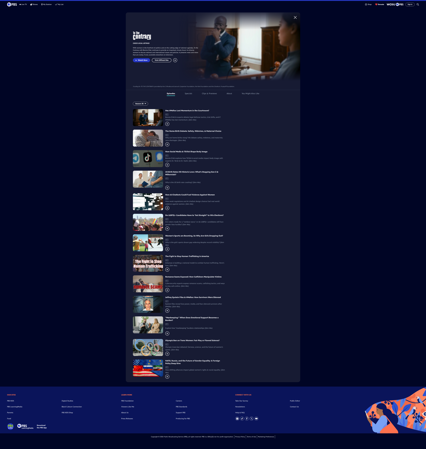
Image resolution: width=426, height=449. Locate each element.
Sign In (410, 4)
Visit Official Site (162, 60)
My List (60, 4)
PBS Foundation (127, 401)
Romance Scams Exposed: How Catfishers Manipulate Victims (193, 277)
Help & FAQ (240, 413)
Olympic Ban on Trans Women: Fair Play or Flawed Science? (192, 340)
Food (9, 419)
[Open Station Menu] (394, 4)
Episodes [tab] (171, 93)
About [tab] (229, 93)
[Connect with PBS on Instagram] (237, 419)
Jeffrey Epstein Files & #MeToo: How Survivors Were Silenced (193, 297)
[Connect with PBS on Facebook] (247, 419)
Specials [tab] (188, 93)
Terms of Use (251, 437)
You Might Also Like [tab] (250, 93)
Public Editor (295, 401)
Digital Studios (67, 401)
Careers (179, 401)
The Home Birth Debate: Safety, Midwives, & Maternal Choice (193, 131)
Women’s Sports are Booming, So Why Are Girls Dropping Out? (194, 236)
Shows (35, 4)
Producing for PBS (183, 419)
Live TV (24, 4)
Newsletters (240, 407)
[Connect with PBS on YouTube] (256, 419)
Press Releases (127, 419)
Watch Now (142, 60)
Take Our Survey (241, 401)
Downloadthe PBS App (42, 426)
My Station (47, 4)
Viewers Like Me (127, 407)
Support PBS (180, 413)
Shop (370, 4)
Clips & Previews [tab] (209, 93)
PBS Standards (181, 407)
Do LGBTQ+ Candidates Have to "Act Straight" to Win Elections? (194, 215)
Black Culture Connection (72, 407)
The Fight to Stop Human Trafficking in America (187, 256)
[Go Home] (295, 17)
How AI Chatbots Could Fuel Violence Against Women (190, 195)
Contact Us (294, 407)
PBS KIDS (10, 401)
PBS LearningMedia (14, 407)
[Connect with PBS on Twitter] (251, 419)
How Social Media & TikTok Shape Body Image (186, 151)
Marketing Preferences (266, 437)
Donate (381, 4)
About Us (124, 413)
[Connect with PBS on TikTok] (242, 419)
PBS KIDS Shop (67, 413)
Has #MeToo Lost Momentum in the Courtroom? (187, 110)
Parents (10, 413)
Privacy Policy (240, 437)
